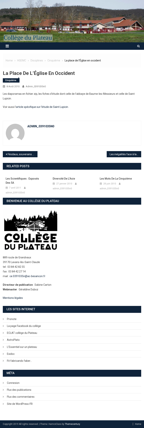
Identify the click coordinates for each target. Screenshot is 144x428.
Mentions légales (13, 297)
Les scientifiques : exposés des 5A (22, 180)
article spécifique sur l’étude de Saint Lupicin (42, 106)
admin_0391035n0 (36, 86)
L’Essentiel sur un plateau (22, 346)
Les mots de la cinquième (116, 178)
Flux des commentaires (20, 396)
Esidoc (11, 353)
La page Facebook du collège (24, 325)
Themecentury (72, 424)
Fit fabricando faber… (19, 360)
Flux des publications (19, 389)
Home (138, 424)
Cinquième (10, 80)
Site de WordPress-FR (20, 403)
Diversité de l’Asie (64, 178)
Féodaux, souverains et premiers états (23, 154)
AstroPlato (13, 339)
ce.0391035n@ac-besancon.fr (27, 276)
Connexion (13, 382)
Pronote (11, 319)
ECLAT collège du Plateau (22, 332)
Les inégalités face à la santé (125, 154)
